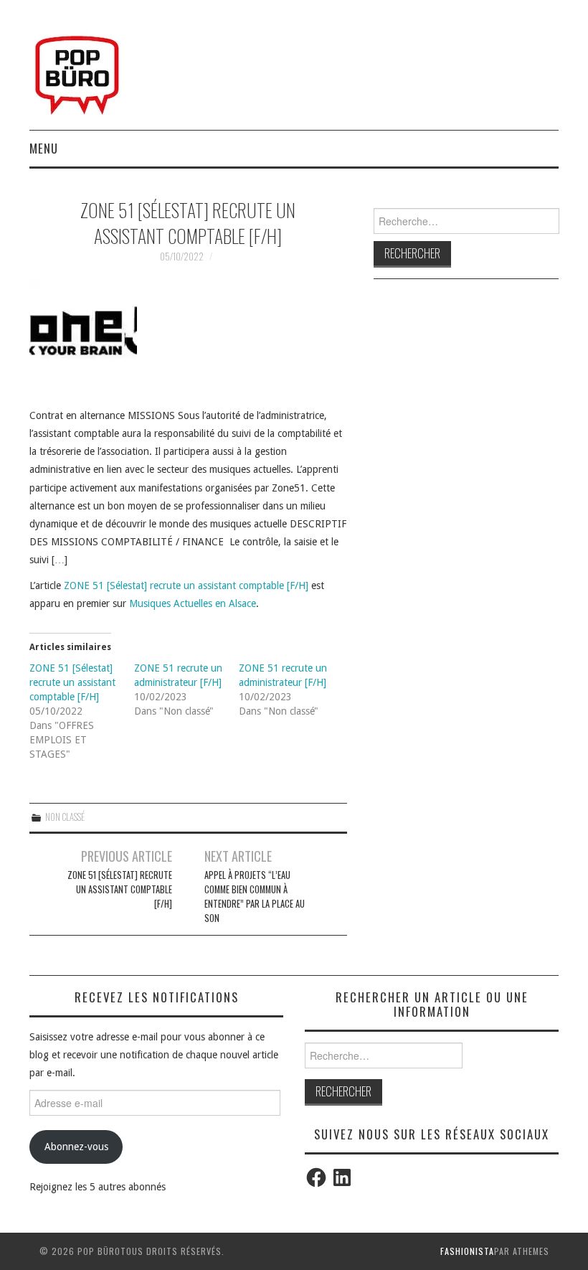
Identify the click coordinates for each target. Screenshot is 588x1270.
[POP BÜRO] (77, 71)
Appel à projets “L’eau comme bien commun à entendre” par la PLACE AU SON (254, 896)
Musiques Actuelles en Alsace (192, 603)
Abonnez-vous (76, 1146)
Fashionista (467, 1251)
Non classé (65, 817)
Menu (43, 148)
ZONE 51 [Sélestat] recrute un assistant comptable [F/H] (186, 585)
